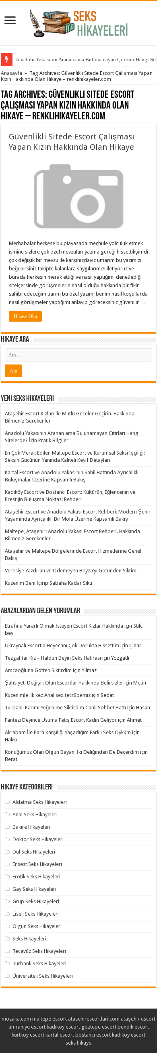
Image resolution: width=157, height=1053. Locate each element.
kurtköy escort (28, 1035)
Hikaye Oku (25, 316)
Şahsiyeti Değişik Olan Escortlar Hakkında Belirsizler (64, 683)
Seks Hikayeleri (29, 939)
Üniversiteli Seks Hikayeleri (42, 976)
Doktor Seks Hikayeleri (38, 839)
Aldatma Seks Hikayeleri (39, 802)
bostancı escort (93, 1035)
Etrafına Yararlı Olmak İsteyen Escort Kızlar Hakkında (64, 626)
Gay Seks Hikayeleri (34, 889)
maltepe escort (49, 1019)
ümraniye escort (26, 1027)
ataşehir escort (138, 1019)
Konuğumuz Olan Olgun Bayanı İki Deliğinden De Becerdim (72, 752)
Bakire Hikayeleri (31, 827)
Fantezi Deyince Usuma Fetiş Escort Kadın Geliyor (61, 720)
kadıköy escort (63, 1027)
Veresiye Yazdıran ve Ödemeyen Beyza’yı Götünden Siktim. (71, 571)
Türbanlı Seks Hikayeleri (39, 963)
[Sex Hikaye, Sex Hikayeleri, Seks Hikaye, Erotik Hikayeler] (79, 21)
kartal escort (59, 1035)
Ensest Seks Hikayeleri (37, 864)
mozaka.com (16, 1019)
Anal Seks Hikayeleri (35, 814)
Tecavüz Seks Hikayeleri (39, 951)
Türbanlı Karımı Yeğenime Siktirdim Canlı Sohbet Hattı (65, 708)
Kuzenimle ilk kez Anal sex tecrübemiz (48, 695)
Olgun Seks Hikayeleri (37, 926)
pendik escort (133, 1027)
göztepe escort (98, 1027)
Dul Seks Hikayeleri (33, 852)
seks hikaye (78, 1043)
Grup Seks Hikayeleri (35, 901)
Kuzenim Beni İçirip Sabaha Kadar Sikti (48, 583)
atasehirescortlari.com (94, 1019)
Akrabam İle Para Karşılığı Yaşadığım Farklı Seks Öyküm (68, 732)
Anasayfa (11, 73)
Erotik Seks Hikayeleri (36, 877)
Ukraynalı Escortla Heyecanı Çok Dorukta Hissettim (62, 645)
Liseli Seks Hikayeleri (35, 914)
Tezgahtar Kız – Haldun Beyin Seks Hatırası (53, 658)
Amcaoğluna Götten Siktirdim (38, 670)
